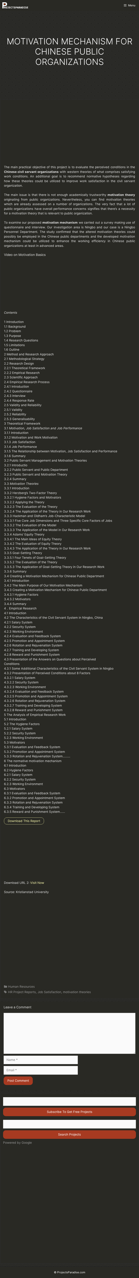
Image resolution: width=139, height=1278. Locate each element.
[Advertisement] (69, 135)
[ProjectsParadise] (15, 5)
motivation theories (77, 992)
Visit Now (37, 883)
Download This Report (24, 821)
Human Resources (21, 986)
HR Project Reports (22, 992)
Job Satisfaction (49, 992)
